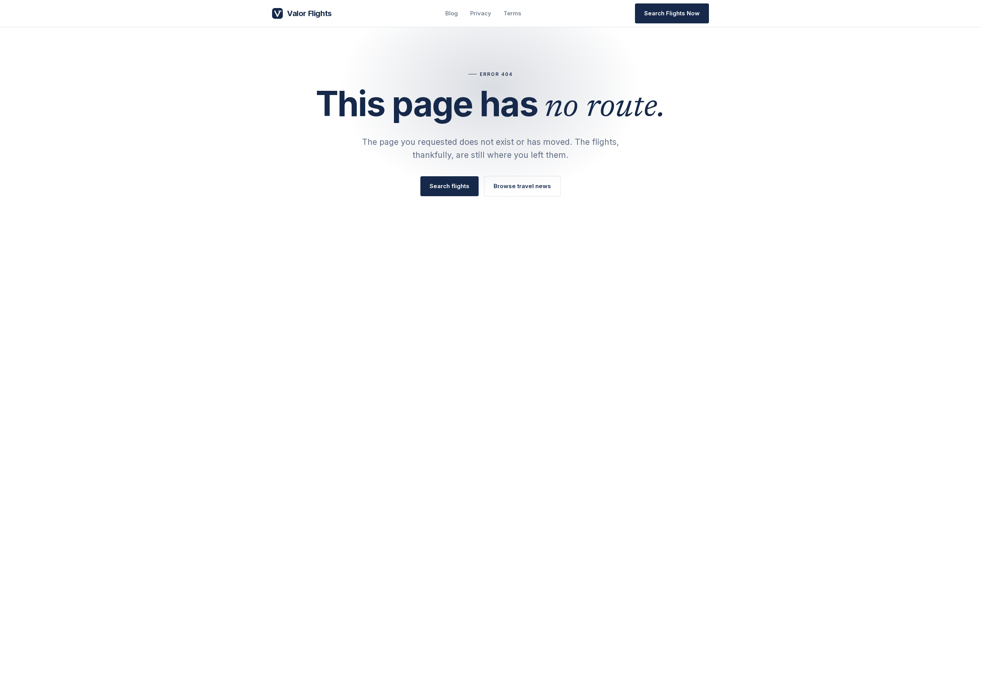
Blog (451, 13)
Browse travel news (522, 186)
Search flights (449, 186)
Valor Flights (309, 13)
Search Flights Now (672, 13)
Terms (512, 13)
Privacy (480, 13)
